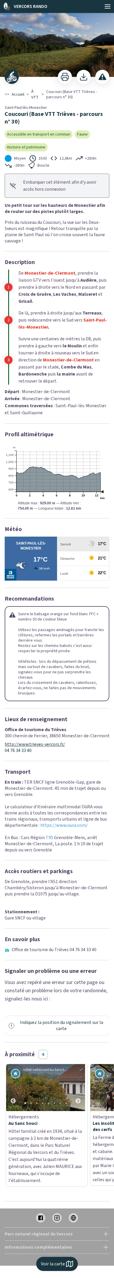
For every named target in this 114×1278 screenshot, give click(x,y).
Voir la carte (53, 1264)
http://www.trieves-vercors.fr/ (35, 744)
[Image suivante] (78, 1087)
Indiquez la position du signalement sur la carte (61, 1025)
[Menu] (107, 6)
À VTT (35, 94)
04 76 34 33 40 (18, 751)
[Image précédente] (13, 1087)
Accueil (18, 94)
